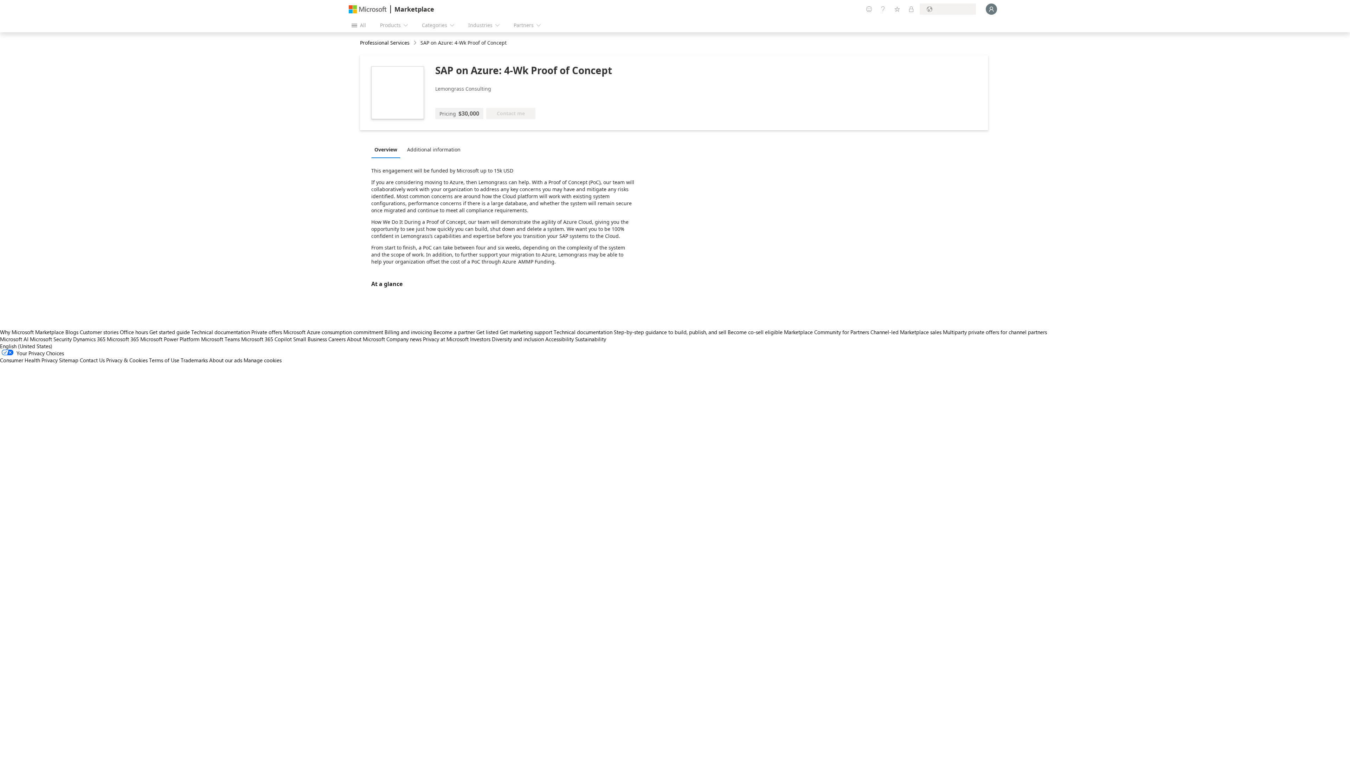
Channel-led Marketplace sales (905, 332)
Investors (480, 339)
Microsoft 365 (123, 339)
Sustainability (590, 339)
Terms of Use (164, 360)
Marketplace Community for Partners (826, 332)
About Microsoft (366, 339)
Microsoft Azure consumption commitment (334, 332)
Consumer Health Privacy (29, 360)
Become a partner (454, 332)
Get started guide (169, 332)
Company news (404, 339)
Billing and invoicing (408, 332)
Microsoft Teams (220, 339)
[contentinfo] (415, 43)
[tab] (387, 149)
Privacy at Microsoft (446, 339)
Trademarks (194, 360)
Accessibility (559, 339)
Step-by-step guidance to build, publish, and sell (670, 332)
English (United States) (26, 346)
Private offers (266, 332)
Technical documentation (220, 332)
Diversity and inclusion (518, 339)
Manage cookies (263, 360)
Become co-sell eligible (755, 332)
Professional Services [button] (385, 42)
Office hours (134, 332)
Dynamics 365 (89, 339)
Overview (385, 149)
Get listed (487, 332)
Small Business (310, 339)
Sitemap (68, 360)
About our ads (225, 360)
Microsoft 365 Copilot (266, 339)
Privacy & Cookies (127, 360)
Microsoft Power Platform (170, 339)
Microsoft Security (51, 339)
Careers (337, 339)
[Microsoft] (368, 9)
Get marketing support (526, 332)
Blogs (71, 332)
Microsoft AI (14, 339)
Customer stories (99, 332)
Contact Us (92, 360)
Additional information (434, 149)
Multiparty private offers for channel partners (995, 332)
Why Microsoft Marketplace (32, 332)
